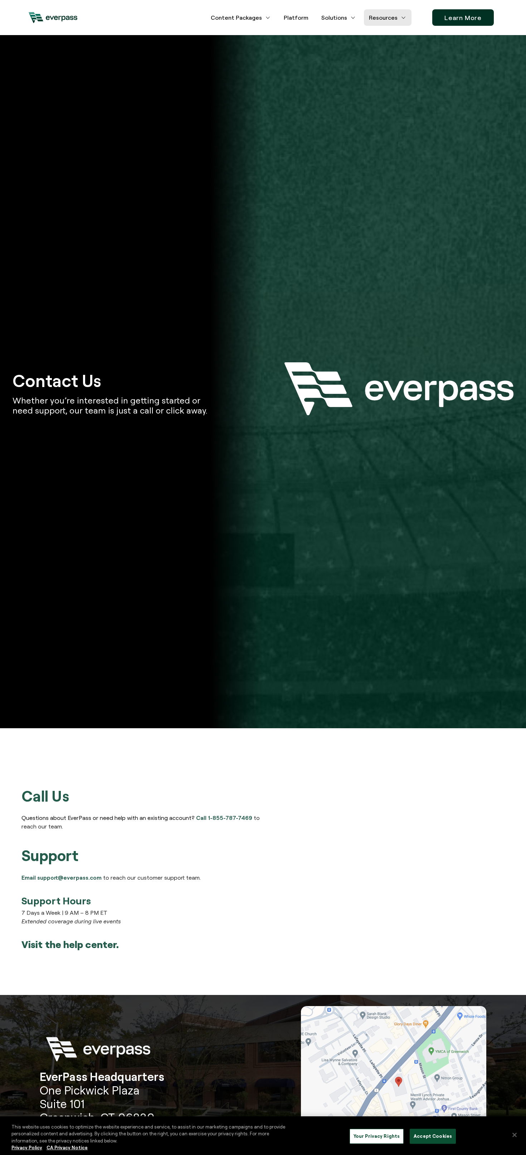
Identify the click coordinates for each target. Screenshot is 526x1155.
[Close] (514, 1135)
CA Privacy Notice (67, 1147)
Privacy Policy (26, 1147)
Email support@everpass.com (61, 877)
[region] (263, 1135)
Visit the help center (68, 944)
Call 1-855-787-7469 (224, 817)
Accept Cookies (433, 1136)
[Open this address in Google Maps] (393, 1079)
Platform (296, 17)
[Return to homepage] (53, 17)
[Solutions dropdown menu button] (353, 17)
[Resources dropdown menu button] (403, 17)
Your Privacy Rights (377, 1136)
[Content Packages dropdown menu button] (268, 17)
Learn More (463, 17)
